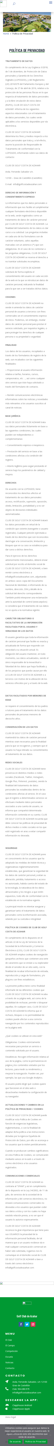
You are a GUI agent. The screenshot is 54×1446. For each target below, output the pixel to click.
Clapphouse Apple (21, 1408)
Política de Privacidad (35, 1441)
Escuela (9, 1356)
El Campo (10, 1345)
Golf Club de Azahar (27, 1316)
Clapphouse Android (22, 1405)
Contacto (9, 1368)
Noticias (9, 1362)
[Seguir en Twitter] (27, 1324)
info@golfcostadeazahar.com (26, 1392)
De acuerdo (15, 1441)
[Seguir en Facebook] (21, 1324)
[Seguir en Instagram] (33, 1324)
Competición (11, 1351)
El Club (8, 1339)
